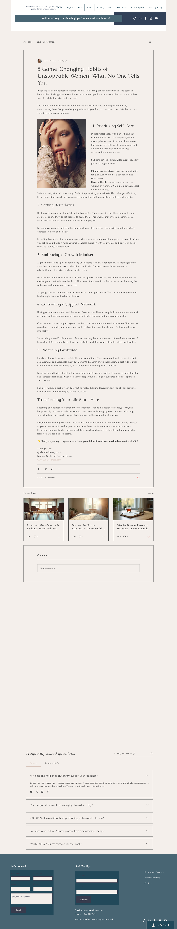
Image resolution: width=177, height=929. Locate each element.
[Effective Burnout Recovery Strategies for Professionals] (133, 509)
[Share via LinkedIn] (52, 469)
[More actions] (138, 60)
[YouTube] (156, 18)
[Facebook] (145, 18)
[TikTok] (134, 18)
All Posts (28, 41)
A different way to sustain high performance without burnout (76, 18)
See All (150, 493)
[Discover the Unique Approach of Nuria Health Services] (89, 509)
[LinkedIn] (140, 18)
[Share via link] (59, 469)
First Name (15, 873)
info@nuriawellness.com (92, 910)
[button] (150, 42)
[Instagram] (151, 18)
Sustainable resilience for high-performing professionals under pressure (43, 7)
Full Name (80, 876)
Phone (35, 884)
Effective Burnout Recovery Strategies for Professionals (132, 527)
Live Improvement (46, 41)
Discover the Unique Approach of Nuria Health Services (87, 527)
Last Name (37, 873)
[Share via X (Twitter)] (45, 469)
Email (13, 884)
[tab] (33, 763)
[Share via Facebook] (38, 469)
